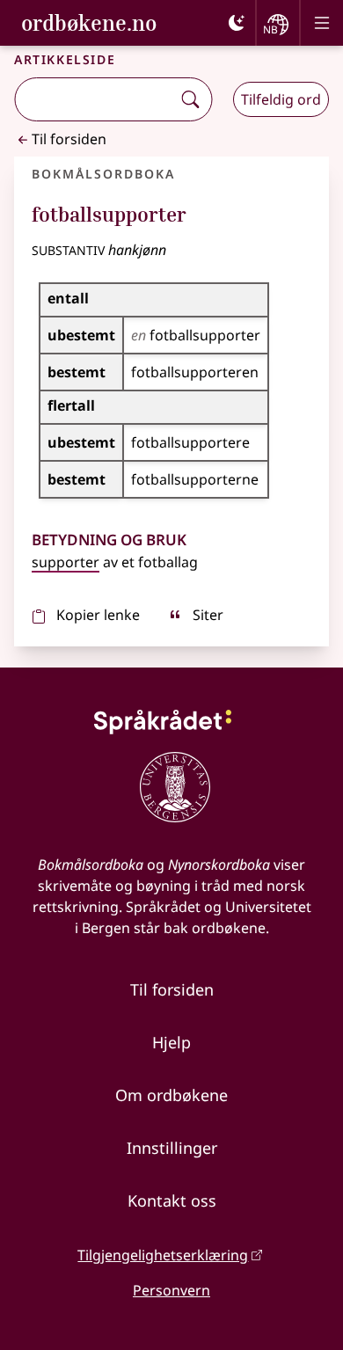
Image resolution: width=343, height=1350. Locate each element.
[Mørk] (236, 23)
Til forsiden (69, 139)
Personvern (171, 1290)
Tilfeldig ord (281, 99)
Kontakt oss (172, 1200)
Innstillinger (172, 1147)
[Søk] (190, 99)
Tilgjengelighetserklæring (162, 1255)
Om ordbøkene (171, 1095)
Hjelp (171, 1042)
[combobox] (94, 99)
